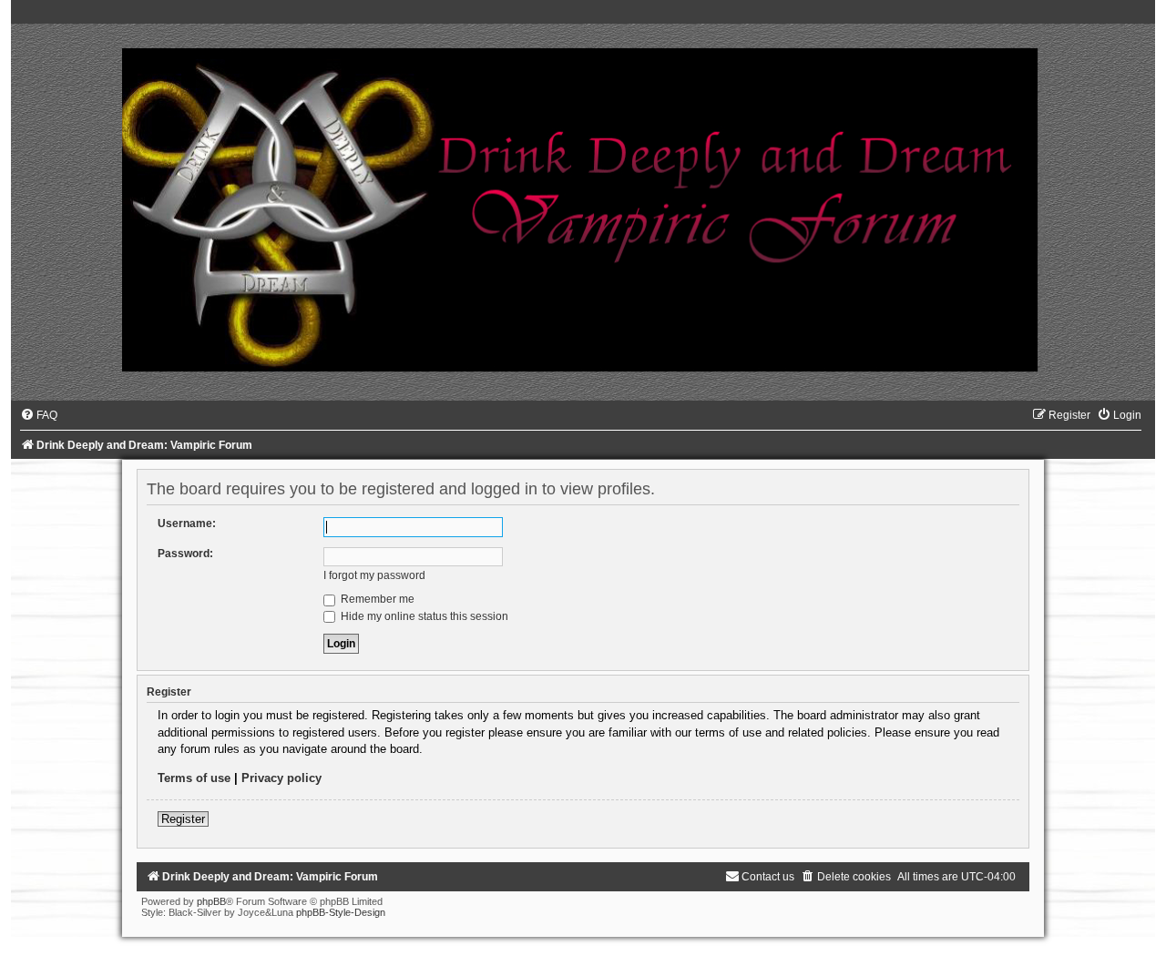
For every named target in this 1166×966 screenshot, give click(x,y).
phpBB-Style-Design (340, 912)
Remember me (376, 599)
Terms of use (194, 778)
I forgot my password (374, 575)
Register (183, 819)
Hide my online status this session (423, 616)
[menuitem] (38, 415)
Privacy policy (281, 778)
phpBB (211, 901)
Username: (187, 523)
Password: (185, 553)
